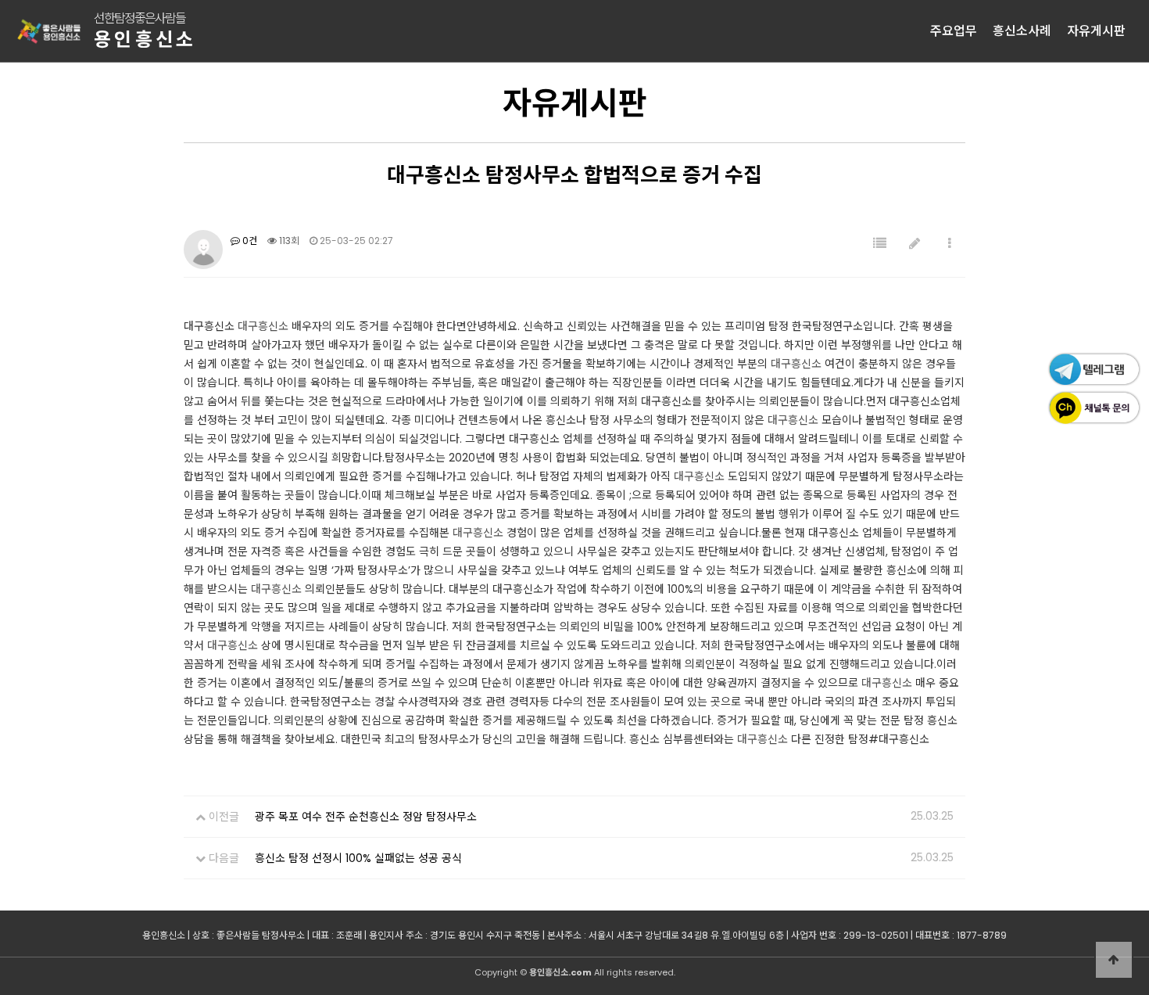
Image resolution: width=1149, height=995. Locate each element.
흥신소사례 (1022, 31)
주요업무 (953, 31)
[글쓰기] (914, 243)
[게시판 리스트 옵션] (949, 243)
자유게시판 (1096, 31)
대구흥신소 (263, 326)
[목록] (879, 243)
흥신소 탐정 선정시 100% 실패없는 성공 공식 (358, 858)
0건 (248, 240)
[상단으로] (1113, 959)
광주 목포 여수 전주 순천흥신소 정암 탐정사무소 (366, 816)
